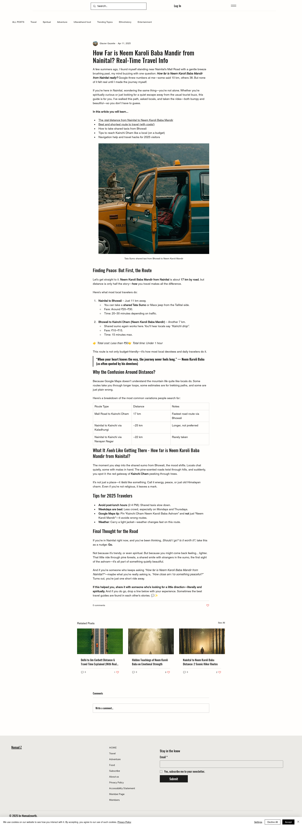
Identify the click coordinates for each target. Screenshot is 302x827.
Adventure (62, 22)
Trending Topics (105, 22)
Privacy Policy (124, 822)
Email (164, 757)
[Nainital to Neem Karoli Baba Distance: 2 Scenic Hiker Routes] (202, 641)
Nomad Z (16, 747)
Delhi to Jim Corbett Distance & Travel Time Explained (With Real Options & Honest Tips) (99, 662)
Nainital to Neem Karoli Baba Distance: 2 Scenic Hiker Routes (200, 662)
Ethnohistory (125, 22)
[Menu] (233, 5)
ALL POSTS (18, 22)
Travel (33, 22)
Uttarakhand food (82, 22)
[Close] (298, 821)
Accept (288, 822)
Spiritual (47, 22)
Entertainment (145, 22)
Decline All (272, 822)
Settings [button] (258, 822)
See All (221, 622)
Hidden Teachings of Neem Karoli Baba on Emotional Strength (150, 662)
